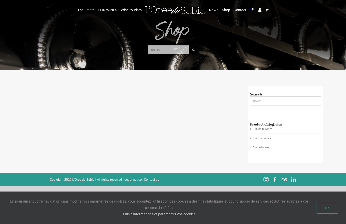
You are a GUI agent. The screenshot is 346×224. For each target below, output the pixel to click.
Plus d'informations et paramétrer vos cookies (159, 214)
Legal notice (133, 179)
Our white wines (262, 129)
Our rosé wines (261, 138)
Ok (327, 208)
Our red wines (261, 147)
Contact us (151, 179)
